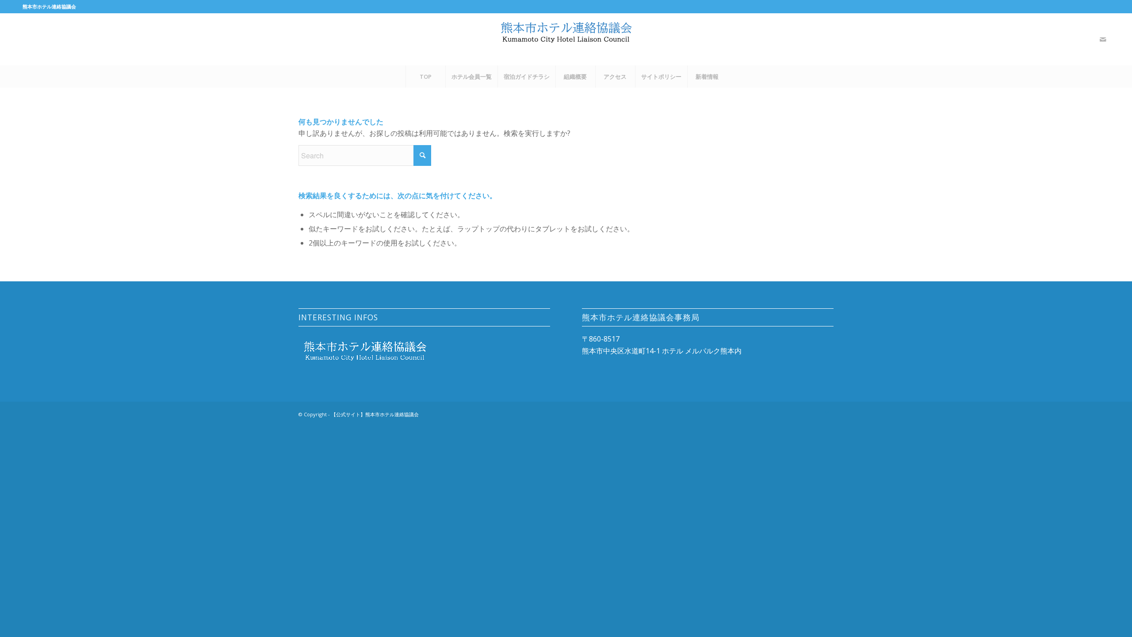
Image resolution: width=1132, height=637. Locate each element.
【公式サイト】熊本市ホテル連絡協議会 (375, 414)
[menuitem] (425, 76)
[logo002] (566, 39)
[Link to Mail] (1102, 39)
